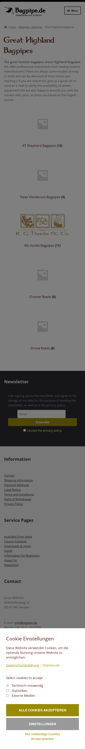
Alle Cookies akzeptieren (42, 710)
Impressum (51, 665)
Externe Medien (23, 695)
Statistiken (19, 691)
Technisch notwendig (27, 685)
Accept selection (42, 738)
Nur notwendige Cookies (42, 734)
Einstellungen (42, 724)
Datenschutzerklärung (22, 665)
